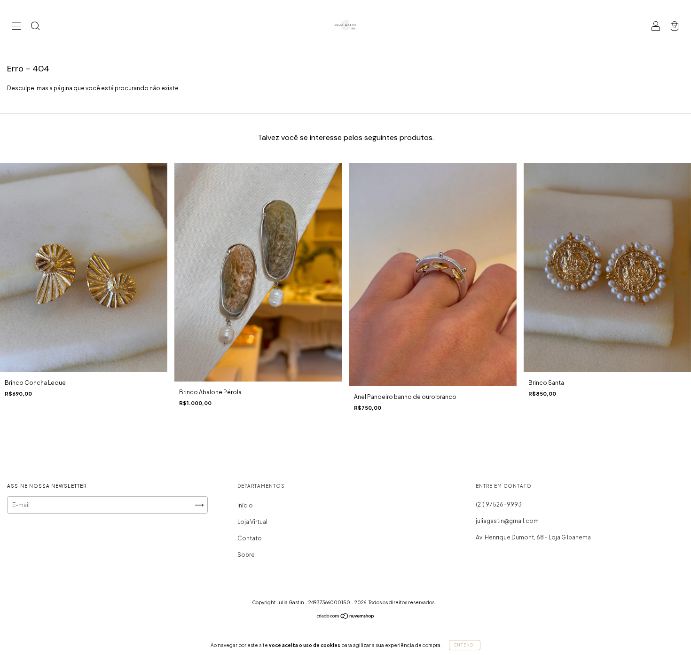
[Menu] (16, 27)
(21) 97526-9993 (499, 504)
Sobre (246, 554)
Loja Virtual (252, 521)
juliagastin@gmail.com (507, 520)
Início (245, 505)
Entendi (464, 645)
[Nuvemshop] (345, 617)
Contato (249, 538)
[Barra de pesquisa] (35, 27)
